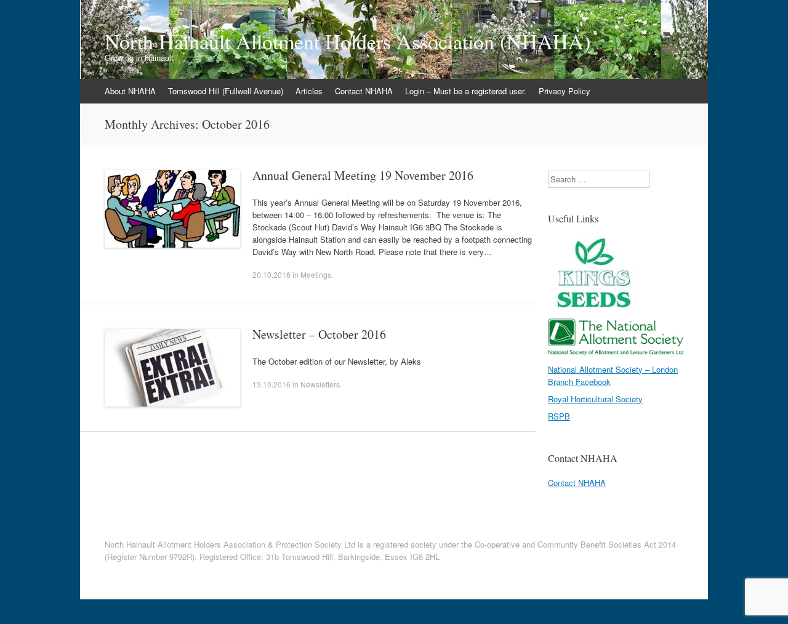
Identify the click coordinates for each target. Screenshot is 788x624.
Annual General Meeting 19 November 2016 (362, 175)
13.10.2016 (271, 384)
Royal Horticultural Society (595, 399)
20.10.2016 (271, 274)
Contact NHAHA (364, 91)
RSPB (559, 416)
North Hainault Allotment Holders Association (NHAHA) (347, 41)
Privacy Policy (564, 91)
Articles (309, 91)
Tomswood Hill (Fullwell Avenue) (225, 91)
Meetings (315, 274)
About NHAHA (130, 91)
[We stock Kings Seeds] (594, 307)
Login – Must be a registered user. (465, 91)
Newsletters (320, 384)
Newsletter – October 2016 (319, 334)
